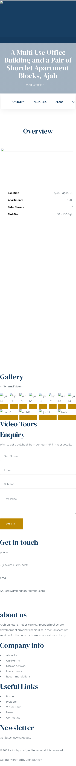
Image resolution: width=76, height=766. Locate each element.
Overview (18, 102)
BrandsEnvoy (34, 759)
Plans (59, 102)
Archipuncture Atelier (25, 750)
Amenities (40, 102)
